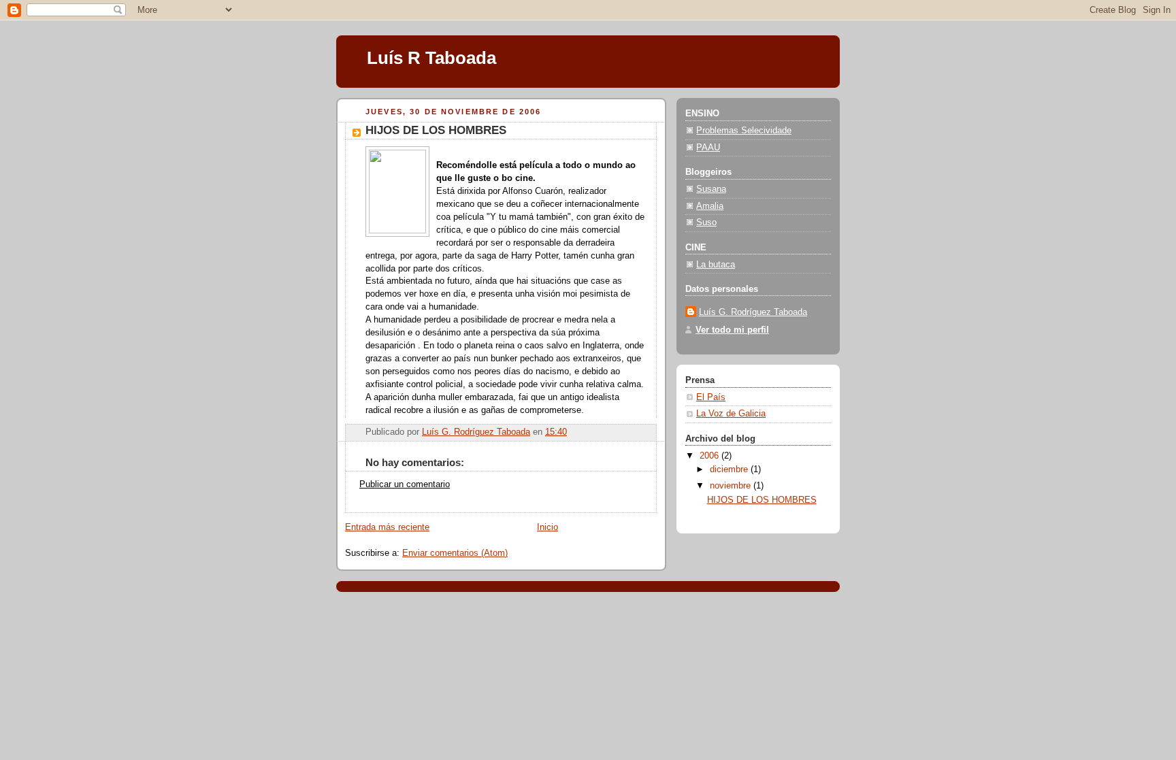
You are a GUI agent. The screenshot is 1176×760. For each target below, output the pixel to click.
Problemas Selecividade (743, 130)
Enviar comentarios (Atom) (455, 553)
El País (710, 397)
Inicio (547, 527)
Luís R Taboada (431, 58)
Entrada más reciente (387, 527)
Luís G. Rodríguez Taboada (753, 312)
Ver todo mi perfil (732, 330)
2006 (710, 456)
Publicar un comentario (404, 484)
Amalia (709, 206)
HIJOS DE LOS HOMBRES (762, 500)
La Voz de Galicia (731, 413)
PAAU (708, 147)
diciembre (730, 469)
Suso (706, 222)
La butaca (715, 264)
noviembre (731, 486)
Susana (711, 189)
